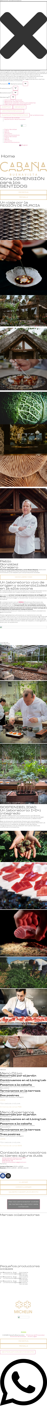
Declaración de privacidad (14, 119)
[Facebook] (2, 1176)
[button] (23, 35)
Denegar (20, 107)
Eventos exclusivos (12, 135)
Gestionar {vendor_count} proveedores (20, 103)
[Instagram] (8, 1176)
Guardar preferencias (15, 115)
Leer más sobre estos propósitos (17, 104)
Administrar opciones (13, 100)
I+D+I (6, 131)
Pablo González (10, 129)
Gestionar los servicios (13, 101)
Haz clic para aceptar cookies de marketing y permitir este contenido (24, 1204)
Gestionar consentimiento (18, 1352)
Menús (6, 132)
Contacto (8, 133)
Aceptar (6, 107)
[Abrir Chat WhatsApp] (23, 1408)
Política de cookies (12, 118)
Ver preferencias (12, 111)
